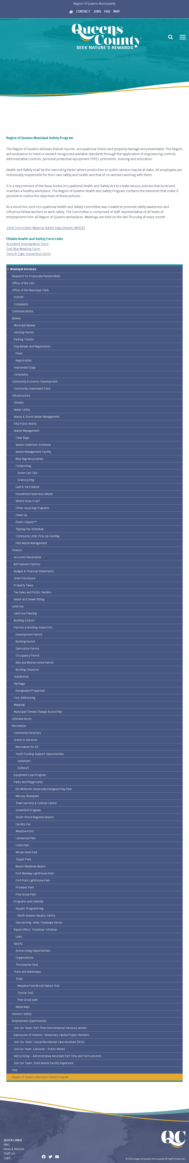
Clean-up (21, 515)
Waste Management (26, 430)
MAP (116, 11)
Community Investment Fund (32, 388)
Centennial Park (26, 838)
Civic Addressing (24, 697)
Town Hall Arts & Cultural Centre (36, 803)
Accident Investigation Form (27, 244)
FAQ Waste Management (31, 543)
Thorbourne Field (27, 964)
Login (7, 1158)
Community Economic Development (35, 381)
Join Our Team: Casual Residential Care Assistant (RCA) (49, 1042)
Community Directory (27, 733)
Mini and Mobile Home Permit (35, 662)
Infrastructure (21, 395)
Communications (22, 311)
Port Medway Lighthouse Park (35, 873)
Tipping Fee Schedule (30, 529)
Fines (19, 353)
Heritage (19, 683)
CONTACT (83, 11)
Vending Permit (24, 332)
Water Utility (22, 409)
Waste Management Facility (33, 452)
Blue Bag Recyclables (29, 459)
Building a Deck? (24, 620)
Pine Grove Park (26, 894)
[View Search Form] (170, 37)
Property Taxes (23, 585)
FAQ (107, 11)
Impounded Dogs (25, 367)
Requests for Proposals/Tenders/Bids (36, 276)
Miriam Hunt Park (26, 852)
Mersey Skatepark (27, 796)
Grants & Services (25, 740)
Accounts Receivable (27, 557)
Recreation (19, 726)
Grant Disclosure (24, 578)
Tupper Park (23, 859)
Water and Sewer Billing (29, 599)
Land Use (18, 606)
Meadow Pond (25, 831)
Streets (19, 402)
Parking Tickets (24, 339)
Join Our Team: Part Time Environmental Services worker (50, 1028)
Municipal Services (23, 269)
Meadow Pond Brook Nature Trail (38, 986)
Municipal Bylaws (24, 325)
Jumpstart (24, 761)
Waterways (23, 1007)
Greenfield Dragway (28, 810)
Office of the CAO (23, 283)
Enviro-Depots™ (26, 522)
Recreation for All (27, 747)
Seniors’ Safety (22, 1014)
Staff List (9, 1153)
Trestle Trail (25, 993)
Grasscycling (26, 480)
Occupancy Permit (27, 655)
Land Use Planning (25, 613)
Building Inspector (27, 669)
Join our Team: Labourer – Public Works (39, 1049)
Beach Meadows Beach (31, 866)
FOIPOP (19, 297)
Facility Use (23, 824)
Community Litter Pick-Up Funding (37, 536)
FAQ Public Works (25, 423)
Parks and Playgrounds (28, 782)
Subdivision (21, 676)
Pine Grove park (28, 1000)
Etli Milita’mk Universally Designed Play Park (44, 789)
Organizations (25, 957)
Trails (19, 979)
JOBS (97, 11)
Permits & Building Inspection (33, 627)
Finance (17, 550)
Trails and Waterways (27, 971)
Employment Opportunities (29, 1021)
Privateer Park (25, 887)
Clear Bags (22, 437)
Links (19, 936)
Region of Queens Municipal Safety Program (40, 1077)
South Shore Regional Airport (35, 817)
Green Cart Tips (27, 473)
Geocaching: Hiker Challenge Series (39, 922)
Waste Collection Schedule (33, 445)
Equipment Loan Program (30, 775)
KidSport (23, 768)
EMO (6, 1144)
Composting (23, 466)
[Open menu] (182, 37)
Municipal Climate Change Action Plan (38, 712)
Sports (18, 943)
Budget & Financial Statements (34, 571)
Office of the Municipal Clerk (30, 290)
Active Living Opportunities (33, 950)
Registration (24, 360)
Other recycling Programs (32, 508)
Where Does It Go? (28, 501)
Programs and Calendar (29, 901)
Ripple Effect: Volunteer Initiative (35, 929)
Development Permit (29, 634)
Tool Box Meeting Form (23, 249)
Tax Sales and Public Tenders (32, 592)
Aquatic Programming (30, 908)
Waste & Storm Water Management (36, 416)
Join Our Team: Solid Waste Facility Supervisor (44, 1063)
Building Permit (25, 641)
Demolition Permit (27, 648)
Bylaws (16, 318)
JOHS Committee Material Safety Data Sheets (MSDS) (45, 228)
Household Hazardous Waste (34, 494)
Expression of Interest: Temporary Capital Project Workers (51, 1035)
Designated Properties (30, 690)
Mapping (19, 704)
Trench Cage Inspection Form (28, 254)
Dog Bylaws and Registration (32, 346)
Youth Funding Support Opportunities (40, 754)
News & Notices (14, 1149)
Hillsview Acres (22, 719)
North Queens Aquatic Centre (36, 915)
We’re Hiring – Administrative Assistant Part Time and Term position (57, 1056)
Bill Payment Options (27, 564)
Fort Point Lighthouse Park (33, 880)
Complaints (21, 304)
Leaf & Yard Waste (27, 487)
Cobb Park (22, 845)
